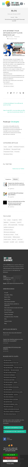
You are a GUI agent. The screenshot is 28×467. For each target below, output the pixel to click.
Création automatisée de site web (11, 409)
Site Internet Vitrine (8, 154)
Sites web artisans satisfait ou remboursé (11, 304)
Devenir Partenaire (9, 312)
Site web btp (6, 370)
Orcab (16, 234)
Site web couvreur (18, 367)
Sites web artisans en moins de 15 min (13, 307)
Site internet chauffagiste (9, 375)
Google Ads (15, 220)
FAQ (5, 319)
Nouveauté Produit (16, 149)
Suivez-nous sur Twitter (18, 168)
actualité (10, 146)
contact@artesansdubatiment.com (14, 283)
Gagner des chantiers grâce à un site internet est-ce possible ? (16, 185)
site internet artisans (8, 83)
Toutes (5, 146)
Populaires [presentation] (8, 179)
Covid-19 (19, 222)
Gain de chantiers (8, 237)
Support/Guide (8, 321)
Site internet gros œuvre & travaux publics (13, 392)
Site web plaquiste (8, 384)
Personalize (10, 461)
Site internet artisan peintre (10, 377)
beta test (14, 239)
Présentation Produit (13, 38)
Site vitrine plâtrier (8, 389)
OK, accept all (11, 454)
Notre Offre (7, 297)
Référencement (16, 237)
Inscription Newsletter (13, 427)
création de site (7, 239)
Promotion (17, 151)
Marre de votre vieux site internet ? (12, 332)
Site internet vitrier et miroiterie (11, 399)
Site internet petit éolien (9, 379)
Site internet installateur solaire (11, 404)
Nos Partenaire (8, 310)
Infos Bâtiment (7, 149)
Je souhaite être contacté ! (14, 431)
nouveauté (6, 242)
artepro (9, 220)
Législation (6, 222)
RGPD (20, 220)
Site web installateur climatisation (11, 387)
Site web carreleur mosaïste (10, 372)
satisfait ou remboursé (9, 227)
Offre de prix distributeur (9, 232)
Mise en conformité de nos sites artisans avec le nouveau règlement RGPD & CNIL (16, 203)
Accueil (12, 17)
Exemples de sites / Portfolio (11, 316)
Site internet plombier (9, 301)
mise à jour (20, 239)
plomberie (21, 242)
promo (5, 224)
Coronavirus (12, 222)
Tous (5, 220)
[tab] (8, 179)
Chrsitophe (15, 122)
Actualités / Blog (8, 294)
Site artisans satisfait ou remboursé (12, 411)
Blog (16, 17)
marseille (12, 242)
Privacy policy (10, 463)
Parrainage (21, 224)
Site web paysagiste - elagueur (10, 382)
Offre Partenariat (8, 314)
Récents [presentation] (15, 179)
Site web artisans (7, 360)
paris (16, 242)
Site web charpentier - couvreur (11, 394)
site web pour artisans (9, 86)
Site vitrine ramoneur (8, 406)
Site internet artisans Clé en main (11, 362)
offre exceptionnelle (12, 224)
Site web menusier (15, 370)
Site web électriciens (8, 367)
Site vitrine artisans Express (10, 414)
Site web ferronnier (8, 401)
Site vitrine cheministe (9, 396)
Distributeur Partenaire (19, 146)
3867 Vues (18, 36)
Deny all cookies (11, 458)
